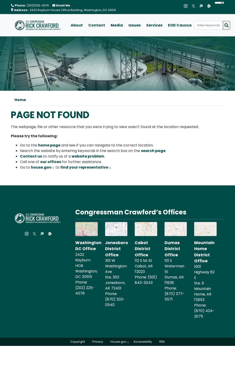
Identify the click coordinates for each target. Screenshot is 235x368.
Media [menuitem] (117, 25)
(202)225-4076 (38, 5)
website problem (88, 156)
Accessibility (143, 342)
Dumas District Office (172, 249)
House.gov (118, 342)
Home (20, 99)
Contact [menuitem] (96, 25)
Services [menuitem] (154, 25)
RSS (162, 342)
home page (49, 145)
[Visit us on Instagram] (187, 6)
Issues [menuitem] (135, 25)
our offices (50, 161)
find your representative (84, 167)
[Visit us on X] (195, 6)
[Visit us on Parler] (202, 6)
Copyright (77, 342)
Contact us (31, 156)
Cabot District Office (142, 249)
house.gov (41, 167)
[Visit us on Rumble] (210, 6)
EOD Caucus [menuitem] (180, 25)
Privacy (97, 342)
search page (153, 150)
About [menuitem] (77, 25)
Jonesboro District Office (116, 249)
